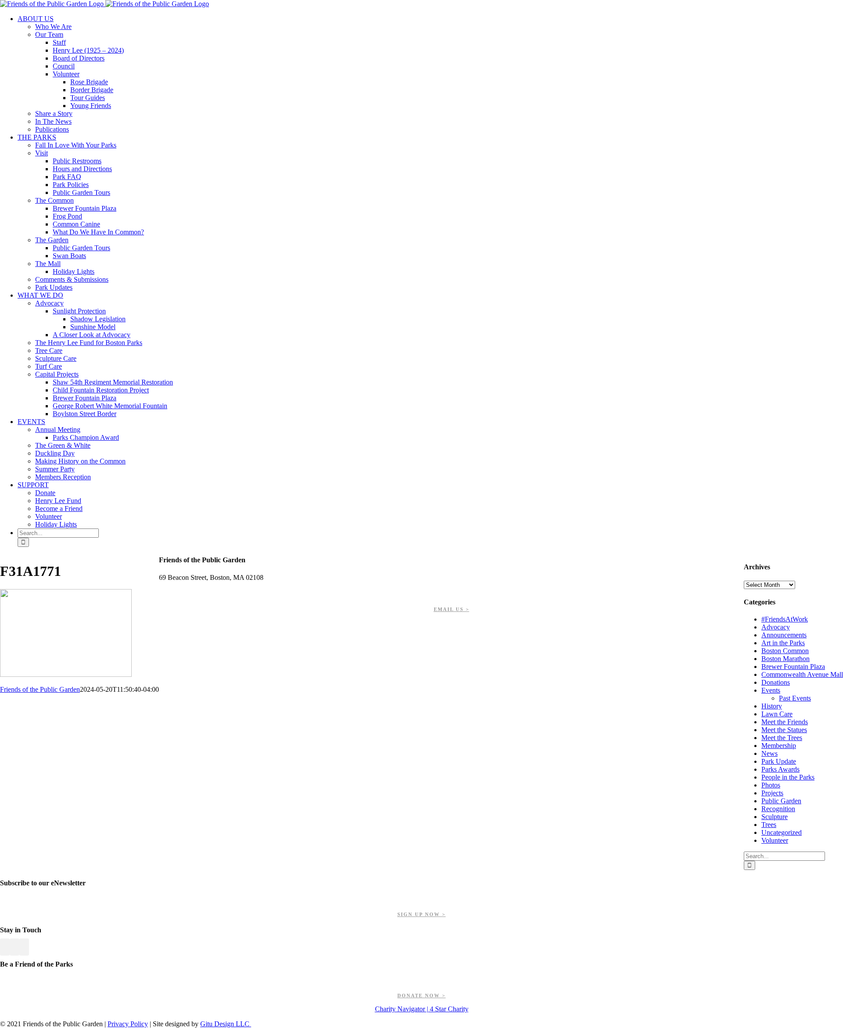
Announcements (784, 635)
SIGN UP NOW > (421, 914)
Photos (770, 785)
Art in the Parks (783, 643)
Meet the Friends (784, 722)
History (771, 706)
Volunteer (774, 840)
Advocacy (775, 627)
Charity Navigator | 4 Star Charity (421, 1009)
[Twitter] (14, 947)
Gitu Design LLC (225, 1024)
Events (770, 690)
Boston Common (785, 650)
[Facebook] (5, 947)
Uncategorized (781, 832)
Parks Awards (780, 769)
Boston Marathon (785, 658)
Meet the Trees (781, 737)
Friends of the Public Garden (40, 689)
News (769, 753)
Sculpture (774, 816)
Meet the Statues (784, 729)
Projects (772, 793)
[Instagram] (24, 947)
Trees (768, 824)
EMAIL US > (451, 609)
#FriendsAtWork (784, 619)
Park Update (778, 761)
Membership (778, 745)
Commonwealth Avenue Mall (802, 674)
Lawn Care (777, 714)
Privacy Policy (128, 1024)
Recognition (778, 808)
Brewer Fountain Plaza (793, 666)
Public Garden (781, 801)
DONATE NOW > (421, 995)
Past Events (795, 698)
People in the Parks (787, 777)
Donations (775, 682)
